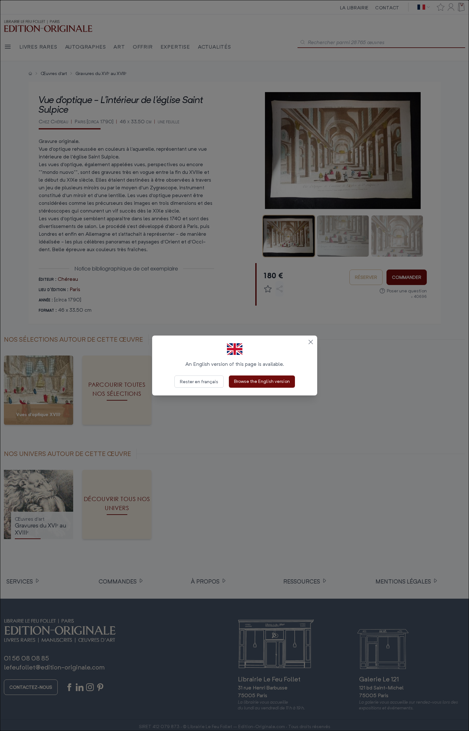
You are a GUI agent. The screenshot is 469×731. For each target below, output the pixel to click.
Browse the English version (262, 381)
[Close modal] (311, 342)
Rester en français (199, 381)
